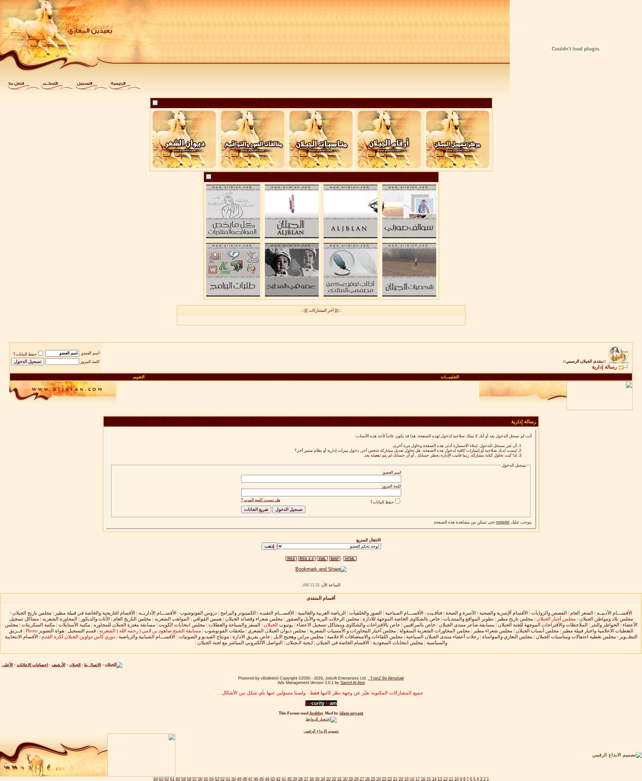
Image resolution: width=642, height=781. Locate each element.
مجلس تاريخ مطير (515, 619)
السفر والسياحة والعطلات (234, 625)
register (503, 522)
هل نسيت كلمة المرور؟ (260, 500)
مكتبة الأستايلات (74, 625)
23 (384, 779)
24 (378, 779)
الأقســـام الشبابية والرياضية (147, 636)
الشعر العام (581, 613)
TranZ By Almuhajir (386, 678)
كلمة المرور (90, 361)
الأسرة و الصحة (460, 613)
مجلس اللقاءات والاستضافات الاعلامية (365, 636)
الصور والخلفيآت (365, 613)
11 (451, 779)
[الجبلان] (113, 664)
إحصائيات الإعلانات (32, 664)
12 (445, 779)
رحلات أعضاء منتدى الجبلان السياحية (442, 636)
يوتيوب (278, 625)
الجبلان (75, 664)
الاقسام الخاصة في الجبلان (342, 642)
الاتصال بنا (92, 664)
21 (395, 779)
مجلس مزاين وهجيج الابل (298, 636)
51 (228, 779)
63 (161, 779)
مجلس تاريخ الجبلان (32, 613)
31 (339, 779)
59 (183, 779)
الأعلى (7, 664)
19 (406, 779)
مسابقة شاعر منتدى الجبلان (467, 625)
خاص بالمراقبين (419, 625)
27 (362, 779)
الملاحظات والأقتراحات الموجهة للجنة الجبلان (543, 625)
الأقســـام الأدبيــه (614, 613)
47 (250, 779)
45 (261, 779)
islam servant (351, 713)
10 (456, 779)
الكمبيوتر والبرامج (238, 613)
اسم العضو (90, 353)
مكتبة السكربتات (38, 625)
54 (211, 779)
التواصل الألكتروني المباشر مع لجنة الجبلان (240, 642)
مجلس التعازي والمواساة (507, 636)
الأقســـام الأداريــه (157, 613)
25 (373, 779)
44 (267, 779)
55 (206, 779)
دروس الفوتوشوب (198, 613)
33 (328, 779)
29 (350, 779)
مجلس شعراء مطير (492, 630)
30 (345, 779)
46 (256, 779)
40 (289, 779)
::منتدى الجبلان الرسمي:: (584, 361)
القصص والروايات (549, 613)
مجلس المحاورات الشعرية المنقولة (434, 630)
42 (278, 779)
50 (233, 779)
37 (306, 779)
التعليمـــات (450, 377)
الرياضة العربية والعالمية (322, 613)
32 (334, 779)
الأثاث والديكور (95, 619)
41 (284, 779)
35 (317, 779)
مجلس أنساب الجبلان (537, 630)
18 (412, 779)
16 (423, 779)
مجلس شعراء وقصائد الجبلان (254, 619)
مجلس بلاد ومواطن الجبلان (606, 619)
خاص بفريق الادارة (251, 636)
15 (429, 779)
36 (311, 779)
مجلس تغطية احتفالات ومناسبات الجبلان (576, 636)
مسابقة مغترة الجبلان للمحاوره (124, 625)
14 (434, 779)
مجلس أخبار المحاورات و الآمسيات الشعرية (352, 630)
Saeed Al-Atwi (352, 682)
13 (440, 779)
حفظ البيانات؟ (25, 354)
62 (167, 779)
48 (245, 779)
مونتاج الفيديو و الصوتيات (204, 636)
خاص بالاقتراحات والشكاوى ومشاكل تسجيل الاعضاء (348, 625)
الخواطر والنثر (605, 625)
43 (272, 779)
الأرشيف (58, 664)
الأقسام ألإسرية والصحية (503, 613)
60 (178, 779)
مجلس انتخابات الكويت (182, 625)
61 (172, 779)
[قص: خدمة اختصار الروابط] (321, 719)
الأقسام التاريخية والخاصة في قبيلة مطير (95, 613)
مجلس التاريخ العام (132, 619)
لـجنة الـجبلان (299, 642)
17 (417, 779)
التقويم (139, 377)
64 (155, 779)
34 (323, 779)
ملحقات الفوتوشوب (224, 630)
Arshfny (316, 713)
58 (189, 779)
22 (390, 779)
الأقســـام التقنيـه (276, 613)
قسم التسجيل (82, 630)
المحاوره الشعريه (59, 619)
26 (367, 779)
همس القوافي (207, 619)
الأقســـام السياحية (404, 613)
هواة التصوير (44, 630)
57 (194, 779)
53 (217, 779)
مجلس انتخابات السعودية (398, 642)
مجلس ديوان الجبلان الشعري (277, 630)
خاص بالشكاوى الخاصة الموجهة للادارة (401, 619)
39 (295, 779)
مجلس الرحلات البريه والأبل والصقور (322, 619)
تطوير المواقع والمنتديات (468, 619)
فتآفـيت (434, 613)
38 (300, 779)
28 (356, 779)
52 (222, 779)
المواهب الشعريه (172, 619)
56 (200, 779)
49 (239, 779)
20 (401, 779)
